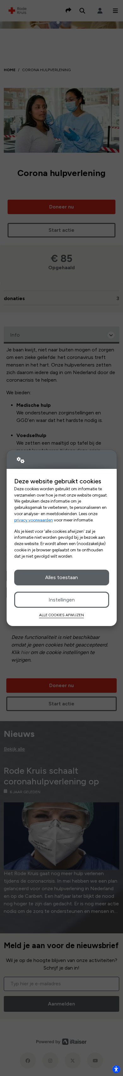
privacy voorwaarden (33, 519)
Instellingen (62, 600)
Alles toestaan (61, 577)
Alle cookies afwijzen (61, 615)
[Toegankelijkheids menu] (116, 1069)
